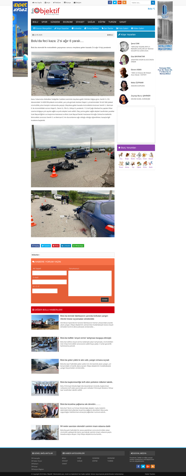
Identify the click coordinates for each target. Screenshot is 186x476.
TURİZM (110, 461)
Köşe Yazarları (62, 28)
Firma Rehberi (92, 28)
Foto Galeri (123, 28)
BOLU (111, 35)
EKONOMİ (111, 458)
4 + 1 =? (36, 286)
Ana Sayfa (38, 2)
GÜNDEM (95, 458)
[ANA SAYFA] (45, 15)
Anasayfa (36, 458)
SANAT (64, 464)
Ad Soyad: (37, 268)
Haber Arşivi (37, 461)
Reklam (58, 2)
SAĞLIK (79, 461)
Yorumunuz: (74, 268)
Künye (68, 2)
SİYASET (65, 461)
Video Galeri (138, 28)
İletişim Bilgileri (38, 469)
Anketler (77, 28)
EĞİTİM (94, 461)
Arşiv (48, 2)
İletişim (78, 2)
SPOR (79, 458)
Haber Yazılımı (150, 474)
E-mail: (36, 277)
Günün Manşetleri (43, 28)
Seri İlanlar (108, 28)
